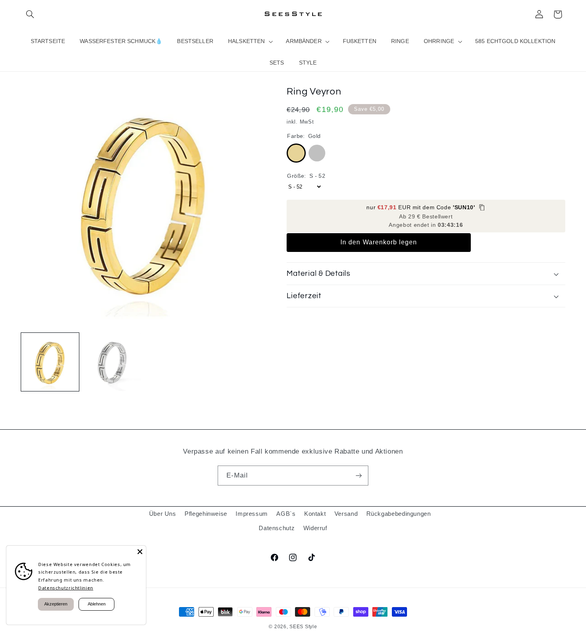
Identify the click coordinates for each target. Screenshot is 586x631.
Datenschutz (277, 528)
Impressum (252, 514)
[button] (30, 14)
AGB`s (285, 514)
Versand (346, 514)
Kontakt (315, 514)
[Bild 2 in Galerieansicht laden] (112, 362)
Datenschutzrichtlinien (65, 588)
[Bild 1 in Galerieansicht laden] (50, 362)
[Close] (140, 552)
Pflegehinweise (206, 514)
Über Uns (162, 514)
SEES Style (303, 626)
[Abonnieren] (359, 475)
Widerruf (315, 528)
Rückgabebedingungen (398, 514)
